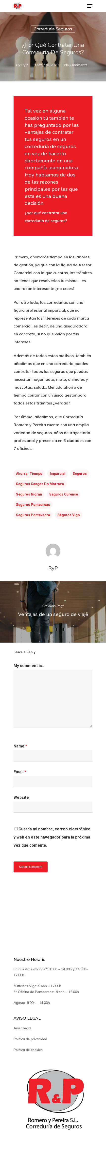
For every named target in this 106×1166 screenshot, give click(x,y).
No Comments (75, 65)
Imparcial (57, 474)
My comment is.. (29, 665)
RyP (24, 65)
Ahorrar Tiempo (29, 474)
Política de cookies (28, 1050)
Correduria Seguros (53, 29)
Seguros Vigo (68, 515)
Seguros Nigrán (29, 494)
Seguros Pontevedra (33, 515)
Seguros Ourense (63, 494)
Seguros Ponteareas (33, 505)
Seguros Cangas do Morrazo (40, 484)
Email (20, 771)
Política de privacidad (30, 1039)
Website (21, 797)
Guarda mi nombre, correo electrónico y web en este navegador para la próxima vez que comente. (52, 837)
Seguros (80, 474)
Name (20, 746)
